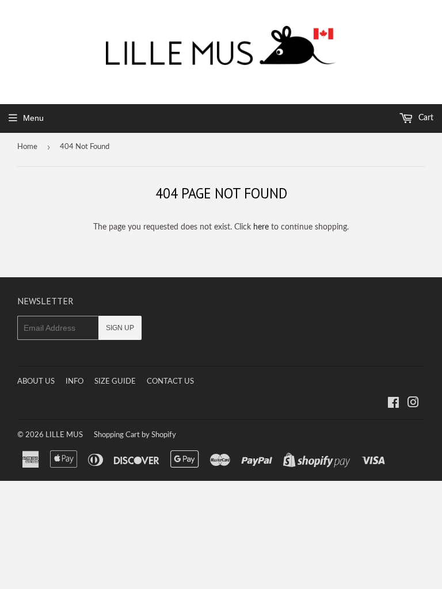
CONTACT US (170, 381)
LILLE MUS (64, 435)
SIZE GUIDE (115, 381)
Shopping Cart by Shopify (135, 435)
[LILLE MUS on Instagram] (413, 404)
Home (27, 147)
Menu (33, 118)
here (261, 227)
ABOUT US (36, 381)
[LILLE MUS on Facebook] (393, 404)
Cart (424, 118)
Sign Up (120, 328)
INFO (74, 381)
